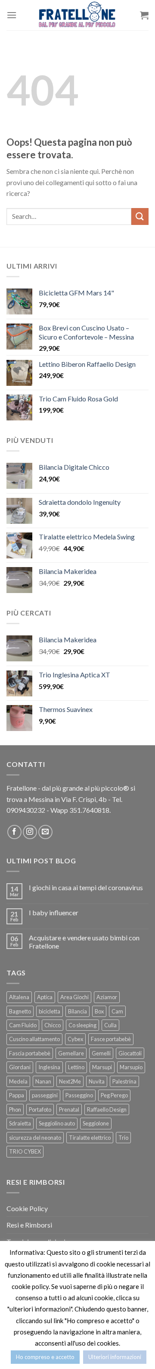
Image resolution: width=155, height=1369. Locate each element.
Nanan (43, 1081)
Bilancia (77, 1011)
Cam (117, 1011)
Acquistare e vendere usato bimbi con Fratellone (84, 941)
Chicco (52, 1025)
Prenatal (69, 1109)
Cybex (75, 1039)
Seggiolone (96, 1123)
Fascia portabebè (29, 1053)
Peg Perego (114, 1095)
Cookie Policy (27, 1208)
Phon (15, 1109)
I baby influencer (53, 912)
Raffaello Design (107, 1109)
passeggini (45, 1095)
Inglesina (49, 1067)
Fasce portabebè (111, 1039)
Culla (110, 1025)
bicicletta (49, 1011)
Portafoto (40, 1109)
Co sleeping (82, 1025)
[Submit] (140, 216)
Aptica (45, 997)
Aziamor (106, 997)
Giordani (20, 1067)
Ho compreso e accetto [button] (45, 1356)
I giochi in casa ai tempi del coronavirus (86, 887)
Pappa (16, 1095)
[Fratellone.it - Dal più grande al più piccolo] (77, 15)
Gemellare (71, 1053)
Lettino (76, 1067)
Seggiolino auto (57, 1123)
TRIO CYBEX (25, 1151)
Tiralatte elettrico (90, 1137)
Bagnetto (20, 1011)
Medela (18, 1081)
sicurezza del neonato (35, 1137)
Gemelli (101, 1053)
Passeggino (79, 1095)
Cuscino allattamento (34, 1039)
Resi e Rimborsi (29, 1225)
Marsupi (102, 1067)
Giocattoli (130, 1053)
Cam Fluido (23, 1025)
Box (99, 1011)
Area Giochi (74, 997)
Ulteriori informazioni (114, 1356)
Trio (123, 1137)
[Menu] (11, 15)
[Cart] (144, 15)
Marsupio (131, 1067)
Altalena (19, 997)
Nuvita (97, 1081)
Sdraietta (20, 1123)
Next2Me (70, 1081)
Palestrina (124, 1081)
